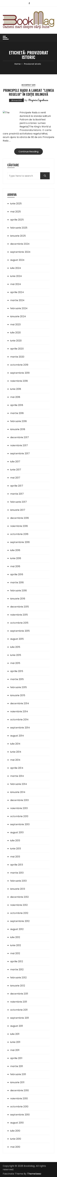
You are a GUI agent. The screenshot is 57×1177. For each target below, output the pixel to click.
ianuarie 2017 (17, 510)
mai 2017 (15, 477)
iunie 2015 (15, 655)
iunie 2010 (15, 1138)
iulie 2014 (15, 743)
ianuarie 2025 (18, 235)
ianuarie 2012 (17, 985)
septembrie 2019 (20, 373)
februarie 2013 (18, 880)
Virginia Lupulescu (38, 100)
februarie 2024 (18, 308)
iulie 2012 (15, 937)
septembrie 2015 (20, 631)
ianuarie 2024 (18, 316)
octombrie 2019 (19, 364)
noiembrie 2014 (19, 711)
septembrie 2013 (20, 824)
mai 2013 (15, 856)
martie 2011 (16, 1066)
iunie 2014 (15, 751)
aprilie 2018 (16, 405)
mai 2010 (15, 1147)
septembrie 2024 (20, 252)
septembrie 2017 (20, 453)
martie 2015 (17, 679)
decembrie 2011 (19, 993)
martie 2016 (17, 582)
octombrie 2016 (19, 534)
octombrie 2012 (19, 913)
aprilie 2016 (16, 574)
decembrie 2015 (19, 606)
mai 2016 (15, 566)
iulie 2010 (15, 1130)
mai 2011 (14, 1050)
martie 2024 (17, 300)
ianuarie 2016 (17, 598)
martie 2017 (17, 493)
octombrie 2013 (19, 816)
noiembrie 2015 (19, 614)
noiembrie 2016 (19, 526)
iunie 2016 (15, 558)
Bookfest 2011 (29, 85)
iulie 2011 (15, 1034)
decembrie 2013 (19, 800)
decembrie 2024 (20, 244)
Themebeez (34, 1173)
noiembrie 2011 (18, 1001)
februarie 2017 (18, 502)
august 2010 (17, 1122)
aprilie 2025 (17, 219)
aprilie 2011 (16, 1058)
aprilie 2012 (16, 961)
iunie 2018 (15, 389)
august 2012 (17, 929)
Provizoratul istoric (30, 130)
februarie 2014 (18, 784)
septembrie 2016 (20, 542)
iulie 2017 (15, 461)
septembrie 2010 (20, 1114)
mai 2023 (15, 324)
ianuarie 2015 (17, 695)
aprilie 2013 (16, 864)
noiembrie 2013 (19, 808)
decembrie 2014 (19, 703)
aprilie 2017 (16, 485)
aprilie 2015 (16, 671)
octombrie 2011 (19, 1009)
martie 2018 (17, 413)
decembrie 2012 (19, 897)
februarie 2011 (18, 1074)
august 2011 (16, 1026)
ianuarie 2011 (17, 1082)
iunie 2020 (16, 340)
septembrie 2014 (20, 727)
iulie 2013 (15, 840)
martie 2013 (17, 872)
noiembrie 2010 (19, 1098)
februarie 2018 (18, 421)
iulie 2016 (15, 550)
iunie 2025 (16, 203)
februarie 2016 (18, 590)
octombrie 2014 (19, 719)
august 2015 (17, 639)
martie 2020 (17, 356)
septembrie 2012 (20, 921)
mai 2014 (15, 760)
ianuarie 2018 (17, 429)
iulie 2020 (15, 332)
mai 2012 (15, 953)
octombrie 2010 (19, 1106)
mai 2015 (15, 663)
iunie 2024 (16, 276)
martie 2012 (17, 969)
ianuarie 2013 (17, 889)
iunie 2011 (15, 1042)
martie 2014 (17, 776)
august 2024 (17, 260)
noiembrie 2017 (19, 445)
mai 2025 (15, 211)
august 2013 (17, 832)
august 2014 (17, 735)
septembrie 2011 (19, 1018)
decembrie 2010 (19, 1090)
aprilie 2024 (17, 292)
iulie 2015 (15, 647)
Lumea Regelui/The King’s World (34, 124)
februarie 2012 (18, 977)
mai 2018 (15, 397)
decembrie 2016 (19, 518)
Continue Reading (28, 151)
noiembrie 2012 (19, 905)
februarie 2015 (18, 687)
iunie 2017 (15, 469)
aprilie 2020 (17, 348)
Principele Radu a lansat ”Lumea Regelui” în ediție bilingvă (28, 92)
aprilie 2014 (16, 768)
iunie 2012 (15, 945)
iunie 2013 (15, 848)
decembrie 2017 (19, 437)
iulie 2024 (15, 268)
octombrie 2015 (19, 622)
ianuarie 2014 (17, 792)
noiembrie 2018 (19, 381)
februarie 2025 (18, 227)
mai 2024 (15, 284)
